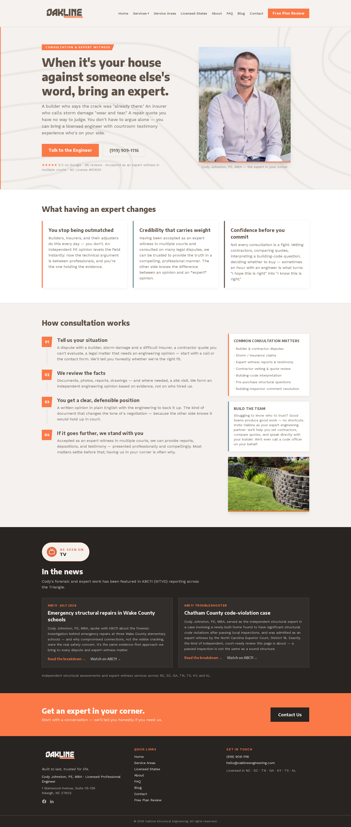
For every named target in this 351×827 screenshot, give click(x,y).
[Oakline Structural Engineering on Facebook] (44, 801)
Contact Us (290, 714)
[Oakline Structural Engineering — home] (65, 13)
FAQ (230, 13)
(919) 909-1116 (124, 150)
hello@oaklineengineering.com (250, 763)
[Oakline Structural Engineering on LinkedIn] (51, 801)
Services (141, 13)
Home (123, 13)
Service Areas (165, 13)
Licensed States (194, 13)
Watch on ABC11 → (105, 659)
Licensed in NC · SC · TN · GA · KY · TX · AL (261, 770)
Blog (241, 13)
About (217, 13)
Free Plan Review (288, 13)
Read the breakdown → (67, 659)
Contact (256, 13)
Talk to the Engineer (70, 150)
